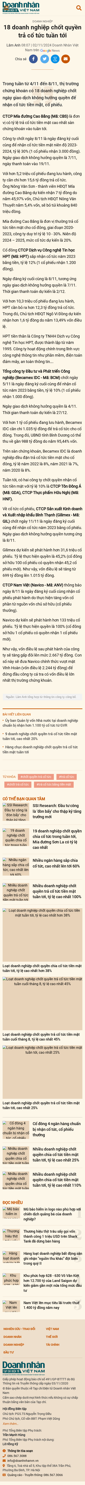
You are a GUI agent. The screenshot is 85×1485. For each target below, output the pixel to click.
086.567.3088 (17, 1456)
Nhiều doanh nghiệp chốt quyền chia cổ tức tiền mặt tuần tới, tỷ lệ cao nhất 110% (57, 1180)
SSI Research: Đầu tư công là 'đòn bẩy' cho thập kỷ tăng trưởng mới (57, 811)
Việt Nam (52, 1329)
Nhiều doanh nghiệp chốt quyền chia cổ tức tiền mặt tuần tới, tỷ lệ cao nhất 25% (56, 1154)
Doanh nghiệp (42, 21)
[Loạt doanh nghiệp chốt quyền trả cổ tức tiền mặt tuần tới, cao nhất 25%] (42, 1072)
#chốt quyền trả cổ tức (35, 777)
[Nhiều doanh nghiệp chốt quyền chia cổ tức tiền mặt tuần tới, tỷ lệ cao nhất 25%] (16, 1155)
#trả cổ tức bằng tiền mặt (54, 784)
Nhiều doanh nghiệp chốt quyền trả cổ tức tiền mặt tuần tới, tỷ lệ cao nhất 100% (57, 891)
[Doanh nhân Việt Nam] (24, 1368)
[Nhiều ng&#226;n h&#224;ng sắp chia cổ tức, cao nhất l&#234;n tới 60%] (16, 866)
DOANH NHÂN (12, 1337)
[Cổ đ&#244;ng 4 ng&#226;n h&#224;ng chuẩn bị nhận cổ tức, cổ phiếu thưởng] (16, 1130)
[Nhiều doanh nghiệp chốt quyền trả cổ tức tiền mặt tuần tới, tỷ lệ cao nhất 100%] (16, 892)
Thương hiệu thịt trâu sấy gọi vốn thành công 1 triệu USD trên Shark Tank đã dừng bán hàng (50, 1236)
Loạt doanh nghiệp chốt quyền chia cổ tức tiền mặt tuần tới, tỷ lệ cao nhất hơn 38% (42, 968)
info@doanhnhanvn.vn (23, 1460)
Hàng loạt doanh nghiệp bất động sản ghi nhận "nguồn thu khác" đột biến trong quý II (53, 1258)
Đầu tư (8, 1352)
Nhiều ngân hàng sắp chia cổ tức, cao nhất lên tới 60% (56, 863)
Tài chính (52, 1345)
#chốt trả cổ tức (18, 784)
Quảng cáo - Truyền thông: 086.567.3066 (35, 1475)
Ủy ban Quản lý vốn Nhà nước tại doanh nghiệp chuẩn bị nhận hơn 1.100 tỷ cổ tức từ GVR (40, 722)
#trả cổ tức (66, 777)
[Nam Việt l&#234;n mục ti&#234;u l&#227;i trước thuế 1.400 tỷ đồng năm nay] (11, 1306)
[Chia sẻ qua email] (65, 59)
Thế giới (52, 1337)
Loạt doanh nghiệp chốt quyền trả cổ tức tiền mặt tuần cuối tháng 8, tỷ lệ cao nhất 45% (41, 1036)
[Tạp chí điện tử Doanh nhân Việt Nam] (21, 7)
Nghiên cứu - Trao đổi (19, 1329)
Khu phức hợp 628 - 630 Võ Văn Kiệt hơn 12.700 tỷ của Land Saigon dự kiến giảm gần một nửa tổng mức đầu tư (53, 1282)
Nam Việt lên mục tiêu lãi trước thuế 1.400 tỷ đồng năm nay (51, 1305)
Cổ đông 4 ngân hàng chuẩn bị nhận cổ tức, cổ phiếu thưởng (57, 1129)
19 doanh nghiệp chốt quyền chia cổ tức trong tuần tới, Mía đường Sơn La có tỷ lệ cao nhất (57, 839)
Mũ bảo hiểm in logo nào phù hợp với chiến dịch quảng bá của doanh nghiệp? (52, 1214)
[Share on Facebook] (33, 59)
